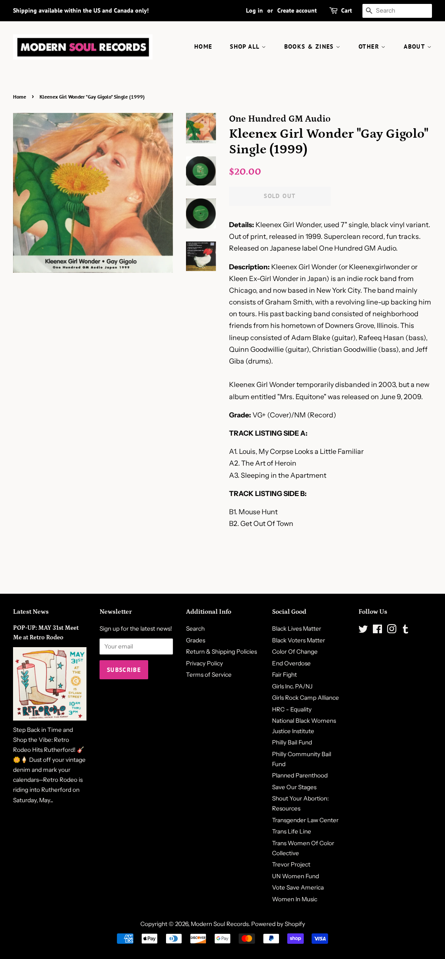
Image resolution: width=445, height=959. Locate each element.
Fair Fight (284, 674)
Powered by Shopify (278, 923)
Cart (346, 10)
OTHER (370, 46)
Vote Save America (298, 887)
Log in (254, 10)
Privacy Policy (204, 663)
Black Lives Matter (296, 628)
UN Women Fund (295, 876)
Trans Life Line (291, 831)
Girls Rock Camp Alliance (305, 697)
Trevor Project (291, 864)
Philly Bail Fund (292, 742)
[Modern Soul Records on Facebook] (377, 630)
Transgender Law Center (305, 820)
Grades (195, 640)
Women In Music (294, 899)
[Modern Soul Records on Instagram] (391, 630)
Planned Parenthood (300, 775)
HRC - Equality (292, 709)
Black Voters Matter (298, 640)
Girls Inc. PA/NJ (292, 686)
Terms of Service (209, 674)
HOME (203, 46)
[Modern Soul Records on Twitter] (363, 630)
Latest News (31, 611)
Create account (297, 10)
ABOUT (415, 46)
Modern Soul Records (220, 923)
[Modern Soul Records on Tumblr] (405, 630)
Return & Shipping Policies (221, 651)
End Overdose (291, 663)
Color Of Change (295, 651)
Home (19, 96)
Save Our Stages (294, 787)
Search (195, 628)
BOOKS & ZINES (310, 46)
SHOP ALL (246, 46)
